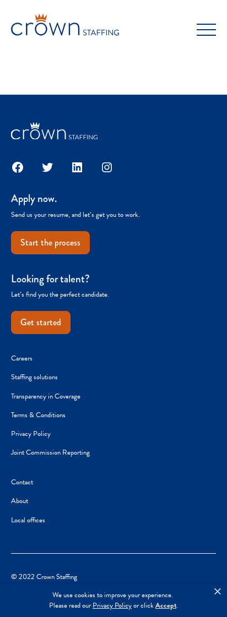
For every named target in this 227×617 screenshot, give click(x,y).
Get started (40, 322)
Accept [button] (165, 605)
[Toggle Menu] (206, 30)
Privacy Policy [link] (112, 605)
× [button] (217, 591)
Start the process (50, 242)
